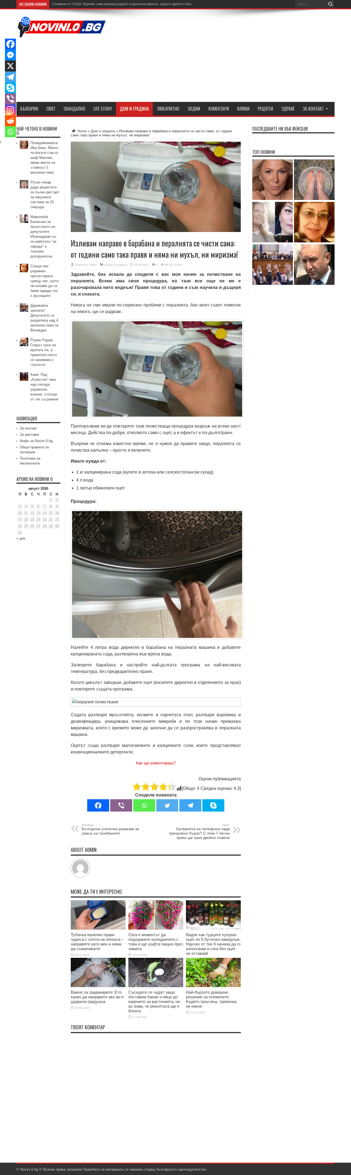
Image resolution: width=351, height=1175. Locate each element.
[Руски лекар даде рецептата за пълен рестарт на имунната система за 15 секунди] (314, 180)
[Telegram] (190, 805)
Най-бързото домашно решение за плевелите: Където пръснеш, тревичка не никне (211, 999)
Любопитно (168, 108)
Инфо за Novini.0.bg (36, 441)
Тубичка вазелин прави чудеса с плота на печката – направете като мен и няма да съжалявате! (97, 941)
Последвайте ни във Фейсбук (280, 128)
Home (81, 131)
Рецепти (265, 108)
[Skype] (213, 805)
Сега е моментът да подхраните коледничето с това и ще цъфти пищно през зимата (155, 941)
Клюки (243, 108)
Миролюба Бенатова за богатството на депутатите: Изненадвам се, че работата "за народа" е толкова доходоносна (43, 236)
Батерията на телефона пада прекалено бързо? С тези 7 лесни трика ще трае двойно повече (199, 831)
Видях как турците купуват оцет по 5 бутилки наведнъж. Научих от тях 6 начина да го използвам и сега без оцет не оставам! (213, 944)
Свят (50, 108)
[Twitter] (167, 805)
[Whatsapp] (144, 805)
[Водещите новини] (61, 34)
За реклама (29, 434)
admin (93, 264)
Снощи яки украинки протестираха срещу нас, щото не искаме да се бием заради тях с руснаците (44, 281)
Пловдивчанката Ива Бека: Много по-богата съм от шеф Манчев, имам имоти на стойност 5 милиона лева (44, 157)
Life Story (103, 108)
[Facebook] (98, 805)
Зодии (194, 108)
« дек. (21, 538)
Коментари (218, 108)
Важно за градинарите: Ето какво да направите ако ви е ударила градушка (97, 997)
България (29, 108)
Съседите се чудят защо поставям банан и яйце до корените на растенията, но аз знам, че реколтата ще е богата (154, 1001)
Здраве (288, 108)
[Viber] (121, 805)
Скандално (74, 108)
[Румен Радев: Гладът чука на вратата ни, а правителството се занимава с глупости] (314, 265)
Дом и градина (134, 108)
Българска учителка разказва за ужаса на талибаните (110, 829)
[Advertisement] (235, 56)
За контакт (313, 108)
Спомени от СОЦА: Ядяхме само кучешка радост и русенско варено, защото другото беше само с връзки (134, 4)
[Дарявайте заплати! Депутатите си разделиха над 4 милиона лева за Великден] (272, 265)
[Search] (330, 4)
